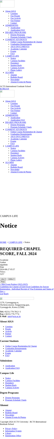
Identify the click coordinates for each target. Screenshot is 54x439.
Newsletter (14, 79)
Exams (13, 51)
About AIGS (10, 11)
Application (15, 28)
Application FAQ (17, 30)
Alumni (13, 75)
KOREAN (4, 89)
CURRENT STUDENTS (16, 39)
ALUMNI (9, 72)
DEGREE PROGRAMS (15, 32)
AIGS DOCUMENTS (19, 46)
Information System (13, 431)
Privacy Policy (11, 428)
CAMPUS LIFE (12, 56)
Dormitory (14, 63)
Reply (6, 294)
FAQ (12, 54)
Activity (8, 331)
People (8, 329)
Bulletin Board (16, 77)
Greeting (14, 13)
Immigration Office (13, 436)
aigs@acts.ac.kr (14, 316)
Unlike (11, 279)
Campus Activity (17, 68)
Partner (8, 334)
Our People (15, 16)
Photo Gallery (16, 70)
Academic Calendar (18, 49)
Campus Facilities (17, 61)
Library (8, 433)
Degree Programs (17, 35)
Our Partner (15, 21)
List (1, 294)
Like (3, 279)
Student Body (16, 65)
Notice (13, 58)
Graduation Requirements (21, 44)
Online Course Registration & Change (26, 42)
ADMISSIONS (11, 25)
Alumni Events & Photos (20, 82)
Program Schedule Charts (21, 37)
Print (3, 282)
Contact (13, 23)
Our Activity (15, 18)
